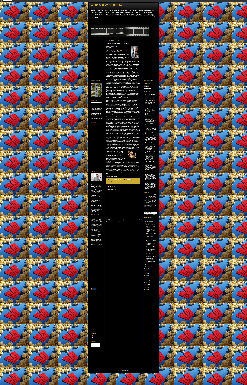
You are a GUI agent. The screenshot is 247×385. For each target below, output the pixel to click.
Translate (154, 214)
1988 (152, 200)
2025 (146, 287)
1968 (151, 202)
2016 (146, 271)
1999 (155, 197)
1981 (148, 197)
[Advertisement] (96, 58)
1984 (150, 196)
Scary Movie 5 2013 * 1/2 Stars (150, 254)
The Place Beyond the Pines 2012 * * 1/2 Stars (150, 230)
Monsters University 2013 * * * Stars (150, 259)
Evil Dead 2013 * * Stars (151, 256)
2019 (146, 277)
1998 (154, 201)
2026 (146, 289)
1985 (148, 205)
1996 (154, 205)
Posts (93, 343)
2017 (146, 273)
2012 (145, 196)
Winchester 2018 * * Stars (150, 181)
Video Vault (148, 195)
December (149, 266)
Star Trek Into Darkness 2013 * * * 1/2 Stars (151, 238)
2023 (146, 284)
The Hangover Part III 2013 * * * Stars (150, 236)
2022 (146, 282)
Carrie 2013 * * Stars (150, 252)
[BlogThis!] (127, 179)
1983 (145, 205)
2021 (146, 280)
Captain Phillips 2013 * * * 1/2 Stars (151, 250)
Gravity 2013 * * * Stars (151, 233)
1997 (150, 201)
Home (91, 21)
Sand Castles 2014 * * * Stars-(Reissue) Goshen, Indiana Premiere (150, 103)
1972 (154, 202)
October (148, 223)
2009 (153, 206)
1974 (145, 197)
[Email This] (126, 179)
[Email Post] (124, 179)
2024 (146, 285)
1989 (155, 200)
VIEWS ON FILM (107, 5)
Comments (94, 346)
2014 (146, 268)
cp (93, 337)
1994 (151, 205)
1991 (152, 197)
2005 (147, 206)
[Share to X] (129, 179)
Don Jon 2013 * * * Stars (151, 224)
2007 (148, 202)
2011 (154, 196)
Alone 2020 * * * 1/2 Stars (150, 94)
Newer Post (108, 219)
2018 (146, 275)
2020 (146, 278)
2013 (110, 181)
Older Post (138, 219)
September (149, 221)
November (149, 264)
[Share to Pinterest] (131, 179)
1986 (145, 200)
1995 (146, 201)
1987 (148, 200)
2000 (145, 206)
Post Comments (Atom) (116, 221)
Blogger (129, 370)
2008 (150, 206)
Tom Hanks (114, 181)
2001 (145, 202)
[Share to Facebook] (130, 179)
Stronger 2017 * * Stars (150, 142)
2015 (146, 270)
